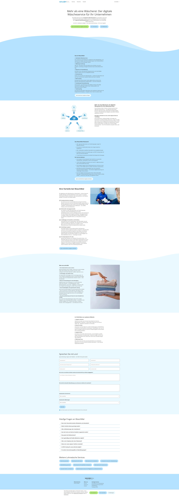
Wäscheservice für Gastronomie (100, 464)
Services (73, 1)
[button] (89, 423)
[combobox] (105, 364)
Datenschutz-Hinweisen (78, 493)
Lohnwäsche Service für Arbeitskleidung (109, 461)
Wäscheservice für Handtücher (92, 461)
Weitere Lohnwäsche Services (72, 457)
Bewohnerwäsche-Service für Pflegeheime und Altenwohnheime (89, 468)
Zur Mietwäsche (104, 26)
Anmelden (116, 1)
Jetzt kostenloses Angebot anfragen (83, 95)
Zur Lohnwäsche (94, 26)
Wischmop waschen (64, 461)
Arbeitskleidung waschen (65, 464)
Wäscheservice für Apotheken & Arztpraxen (82, 464)
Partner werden (76, 483)
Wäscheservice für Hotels (77, 461)
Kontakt (84, 1)
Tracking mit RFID (95, 487)
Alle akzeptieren (94, 492)
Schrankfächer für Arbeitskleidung (98, 483)
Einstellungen (111, 492)
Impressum (66, 494)
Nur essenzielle (103, 492)
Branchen (79, 1)
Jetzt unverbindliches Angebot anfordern (80, 26)
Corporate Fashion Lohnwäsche (66, 468)
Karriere (85, 483)
